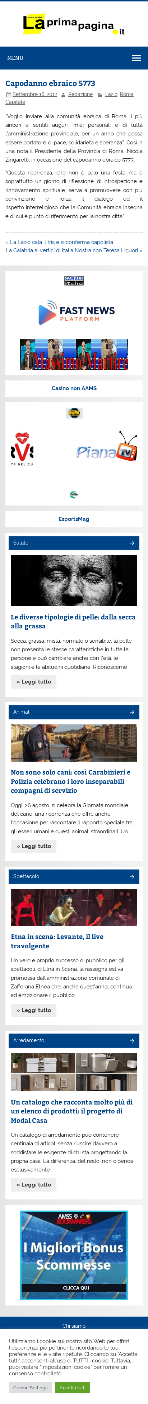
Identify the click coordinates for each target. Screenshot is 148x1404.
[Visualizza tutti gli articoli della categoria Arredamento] (132, 1041)
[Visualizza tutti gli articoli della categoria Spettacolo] (132, 877)
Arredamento (28, 1040)
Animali (22, 712)
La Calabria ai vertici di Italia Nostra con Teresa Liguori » (74, 250)
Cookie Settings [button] (30, 1387)
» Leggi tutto (34, 682)
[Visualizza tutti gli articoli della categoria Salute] (132, 544)
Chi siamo (74, 1326)
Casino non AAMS (74, 388)
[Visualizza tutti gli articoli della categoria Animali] (132, 713)
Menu (15, 57)
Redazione (80, 94)
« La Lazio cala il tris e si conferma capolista (59, 242)
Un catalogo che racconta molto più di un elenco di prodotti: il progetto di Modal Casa (72, 1111)
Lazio (111, 94)
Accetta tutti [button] (72, 1387)
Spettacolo (26, 876)
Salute (20, 543)
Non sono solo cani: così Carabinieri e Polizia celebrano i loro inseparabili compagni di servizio (70, 781)
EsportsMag (74, 519)
